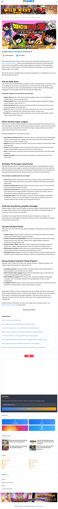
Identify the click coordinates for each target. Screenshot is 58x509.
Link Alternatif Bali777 (7, 489)
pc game (33, 466)
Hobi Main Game (30, 506)
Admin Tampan (18, 506)
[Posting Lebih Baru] (26, 356)
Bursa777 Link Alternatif (7, 482)
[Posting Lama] (31, 356)
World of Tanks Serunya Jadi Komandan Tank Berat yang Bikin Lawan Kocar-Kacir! (23, 347)
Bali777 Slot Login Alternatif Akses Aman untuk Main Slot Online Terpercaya (45, 448)
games (5, 464)
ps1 (32, 467)
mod (32, 464)
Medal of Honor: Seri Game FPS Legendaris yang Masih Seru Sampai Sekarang (22, 332)
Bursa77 (4, 479)
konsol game (34, 460)
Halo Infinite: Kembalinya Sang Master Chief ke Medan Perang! (18, 324)
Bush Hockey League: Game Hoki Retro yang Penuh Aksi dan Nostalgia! (20, 343)
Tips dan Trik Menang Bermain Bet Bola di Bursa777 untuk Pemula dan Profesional (45, 442)
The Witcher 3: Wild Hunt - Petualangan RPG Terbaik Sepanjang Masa (20, 335)
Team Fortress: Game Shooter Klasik (11, 320)
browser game (7, 460)
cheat (5, 462)
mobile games (34, 462)
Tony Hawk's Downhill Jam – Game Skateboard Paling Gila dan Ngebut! (20, 328)
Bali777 (3, 485)
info (5, 467)
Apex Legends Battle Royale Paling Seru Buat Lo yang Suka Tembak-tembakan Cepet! (24, 339)
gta (4, 466)
